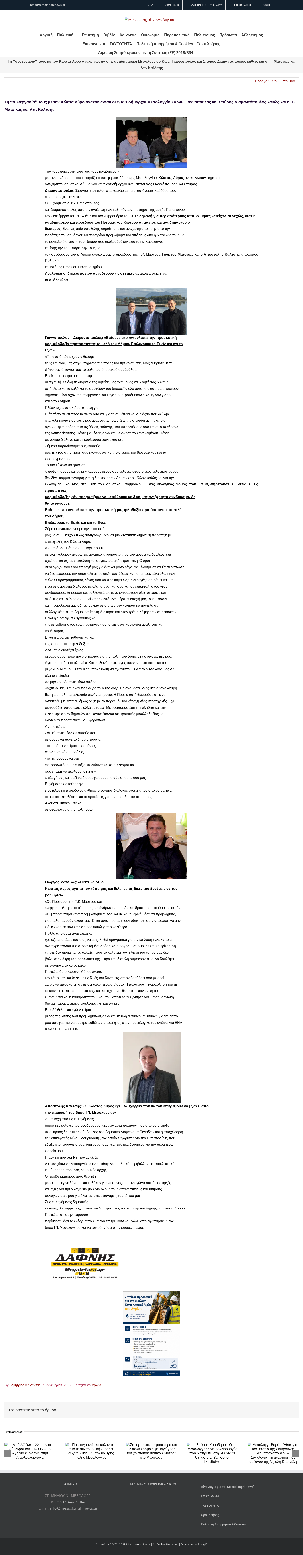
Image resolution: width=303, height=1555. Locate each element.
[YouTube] (139, 1496)
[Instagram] (151, 1496)
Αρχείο (96, 1385)
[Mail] (163, 1496)
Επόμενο (288, 81)
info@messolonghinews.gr (47, 4)
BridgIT (202, 1544)
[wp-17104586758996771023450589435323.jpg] (85, 1238)
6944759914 (74, 1502)
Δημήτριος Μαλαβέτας (25, 1385)
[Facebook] (145, 1496)
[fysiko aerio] (151, 1294)
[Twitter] (157, 1496)
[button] (199, 52)
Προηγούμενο (266, 81)
